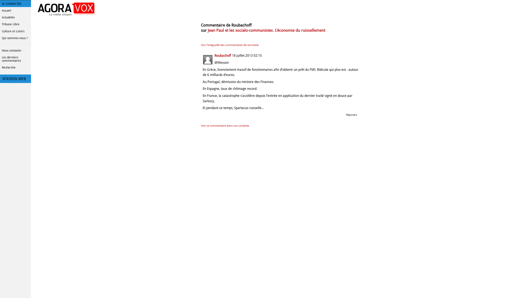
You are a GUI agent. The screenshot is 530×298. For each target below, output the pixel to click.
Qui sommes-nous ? (15, 38)
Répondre (351, 114)
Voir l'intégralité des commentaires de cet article (230, 45)
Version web (14, 79)
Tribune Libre (10, 24)
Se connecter (11, 3)
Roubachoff (222, 56)
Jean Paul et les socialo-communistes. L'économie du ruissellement (266, 30)
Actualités (8, 17)
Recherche (9, 67)
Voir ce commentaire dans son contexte (225, 125)
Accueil (6, 10)
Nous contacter (12, 50)
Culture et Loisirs (13, 31)
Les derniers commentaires (11, 59)
